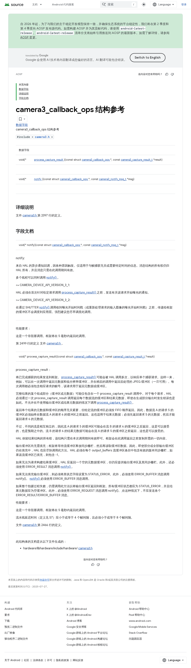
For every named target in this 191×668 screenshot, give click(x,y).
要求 (7, 615)
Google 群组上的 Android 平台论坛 (87, 632)
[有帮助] (167, 74)
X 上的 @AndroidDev (79, 615)
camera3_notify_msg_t (113, 179)
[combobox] (118, 4)
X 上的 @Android (77, 609)
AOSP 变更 (27, 37)
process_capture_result (49, 159)
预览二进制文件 (13, 626)
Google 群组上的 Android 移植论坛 (87, 644)
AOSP (19, 74)
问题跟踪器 (135, 638)
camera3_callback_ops (96, 159)
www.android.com (140, 620)
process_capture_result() (79, 292)
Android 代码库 (13, 609)
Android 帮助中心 (139, 609)
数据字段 (22, 125)
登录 (184, 4)
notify (38, 179)
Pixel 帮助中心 (137, 615)
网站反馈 (78, 660)
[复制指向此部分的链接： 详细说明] (38, 207)
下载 (7, 620)
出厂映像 (9, 632)
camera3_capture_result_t (137, 159)
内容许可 (44, 579)
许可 (49, 660)
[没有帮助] (172, 74)
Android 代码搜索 (63, 4)
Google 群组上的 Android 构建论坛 (87, 638)
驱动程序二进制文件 (16, 638)
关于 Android (12, 660)
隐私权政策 (62, 660)
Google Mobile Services (143, 626)
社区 (26, 660)
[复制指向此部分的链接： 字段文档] (38, 231)
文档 (35, 4)
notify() (51, 278)
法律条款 (38, 660)
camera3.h (43, 137)
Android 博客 (74, 620)
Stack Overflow (138, 632)
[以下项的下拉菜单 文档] (42, 4)
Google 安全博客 (77, 626)
